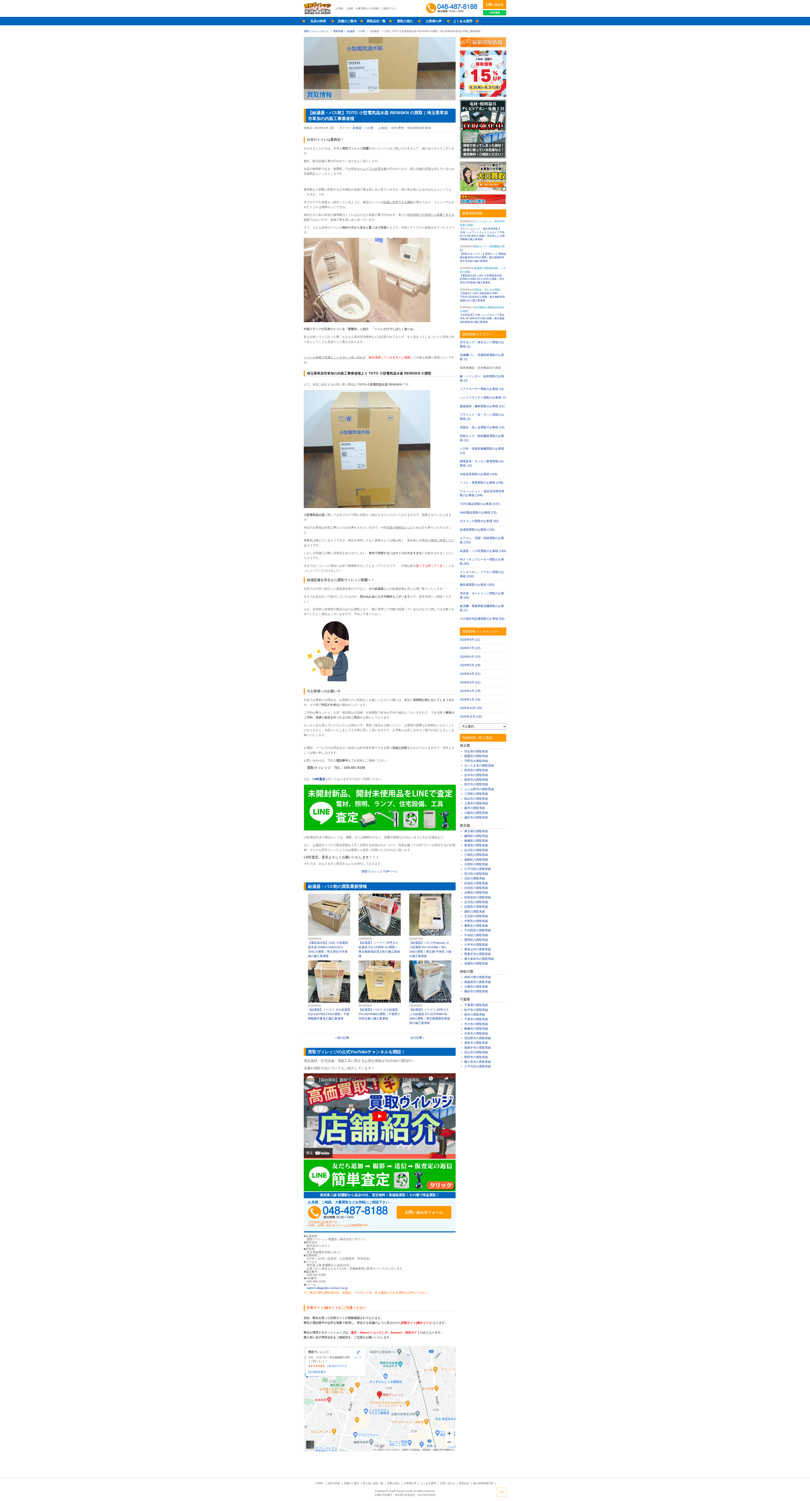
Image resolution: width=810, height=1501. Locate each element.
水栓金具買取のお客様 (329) (478, 474)
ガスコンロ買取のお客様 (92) (479, 521)
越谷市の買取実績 (476, 817)
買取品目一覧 (376, 21)
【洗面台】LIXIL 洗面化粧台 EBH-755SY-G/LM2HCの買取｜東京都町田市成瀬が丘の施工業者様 (482, 297)
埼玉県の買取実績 (476, 751)
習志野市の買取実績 (477, 1038)
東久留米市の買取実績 (479, 958)
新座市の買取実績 (476, 779)
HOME (319, 1483)
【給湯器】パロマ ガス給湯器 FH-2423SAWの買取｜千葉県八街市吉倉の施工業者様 (380, 990)
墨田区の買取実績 (476, 939)
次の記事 (416, 1037)
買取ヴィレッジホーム (316, 31)
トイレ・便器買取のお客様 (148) (481, 482)
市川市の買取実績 (476, 1024)
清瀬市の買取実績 (476, 963)
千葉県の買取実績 (476, 1005)
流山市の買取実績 (476, 1052)
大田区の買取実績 (476, 864)
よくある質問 (462, 21)
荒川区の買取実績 (476, 873)
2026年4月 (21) (470, 673)
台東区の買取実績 (476, 892)
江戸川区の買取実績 (477, 869)
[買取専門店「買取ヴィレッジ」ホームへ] (317, 13)
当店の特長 (318, 21)
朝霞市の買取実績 (476, 756)
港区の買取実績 (474, 911)
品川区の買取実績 (476, 850)
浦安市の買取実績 (476, 1042)
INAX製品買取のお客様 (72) (478, 512)
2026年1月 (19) (470, 699)
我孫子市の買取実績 (477, 1047)
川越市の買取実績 (476, 812)
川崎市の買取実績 (476, 986)
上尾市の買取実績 (476, 803)
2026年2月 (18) (470, 690)
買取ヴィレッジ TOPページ (380, 871)
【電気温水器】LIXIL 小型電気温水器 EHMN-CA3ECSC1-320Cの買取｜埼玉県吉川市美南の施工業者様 (329, 926)
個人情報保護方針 (483, 1483)
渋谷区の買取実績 (476, 888)
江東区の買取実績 (476, 854)
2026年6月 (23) (470, 656)
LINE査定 (494, 12)
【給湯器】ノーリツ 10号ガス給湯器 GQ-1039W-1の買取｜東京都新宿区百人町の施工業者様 (380, 926)
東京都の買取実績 (476, 831)
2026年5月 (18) (470, 665)
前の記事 (343, 1037)
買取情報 (338, 31)
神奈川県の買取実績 (477, 977)
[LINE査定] (380, 829)
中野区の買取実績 (476, 921)
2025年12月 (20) (471, 708)
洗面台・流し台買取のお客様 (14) (482, 427)
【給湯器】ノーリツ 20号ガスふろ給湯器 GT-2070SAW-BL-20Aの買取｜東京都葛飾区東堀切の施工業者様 (430, 993)
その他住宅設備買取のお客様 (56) (482, 618)
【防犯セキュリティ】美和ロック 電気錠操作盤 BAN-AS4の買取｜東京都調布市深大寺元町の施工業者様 (483, 257)
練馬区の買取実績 (476, 836)
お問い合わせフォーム (424, 1212)
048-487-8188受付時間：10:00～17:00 (452, 8)
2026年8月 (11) (470, 639)
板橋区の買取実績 (476, 840)
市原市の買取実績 (476, 1033)
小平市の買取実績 (476, 944)
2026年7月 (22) (470, 648)
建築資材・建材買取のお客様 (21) (482, 406)
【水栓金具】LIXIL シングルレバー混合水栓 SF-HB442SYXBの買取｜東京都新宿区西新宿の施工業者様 (482, 318)
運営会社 (464, 1483)
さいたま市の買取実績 (479, 765)
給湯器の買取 (481, 268)
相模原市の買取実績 (477, 982)
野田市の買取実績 (476, 1057)
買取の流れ (405, 21)
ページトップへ (501, 1492)
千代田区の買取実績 (477, 930)
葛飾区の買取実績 (476, 859)
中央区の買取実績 (476, 935)
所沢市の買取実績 (476, 784)
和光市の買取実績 (476, 770)
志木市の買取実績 (476, 775)
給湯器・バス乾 (356, 31)
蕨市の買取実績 (474, 808)
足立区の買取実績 (476, 902)
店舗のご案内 (347, 21)
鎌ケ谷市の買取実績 (477, 1061)
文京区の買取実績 (476, 916)
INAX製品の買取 (483, 307)
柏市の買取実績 (474, 1014)
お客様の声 (434, 21)
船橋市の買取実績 (476, 1028)
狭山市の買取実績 (476, 798)
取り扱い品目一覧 (373, 1483)
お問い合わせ (495, 4)
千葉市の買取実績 (476, 1019)
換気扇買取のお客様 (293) (477, 584)
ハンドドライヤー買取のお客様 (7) (483, 397)
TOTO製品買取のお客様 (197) (480, 504)
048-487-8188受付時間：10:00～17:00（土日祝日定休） (348, 1212)
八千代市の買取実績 (477, 1066)
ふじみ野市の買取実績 (479, 789)
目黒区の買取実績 (476, 906)
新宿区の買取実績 (476, 845)
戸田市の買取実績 (476, 761)
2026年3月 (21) (470, 682)
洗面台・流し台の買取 (487, 289)
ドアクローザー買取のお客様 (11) (482, 389)
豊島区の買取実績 (476, 925)
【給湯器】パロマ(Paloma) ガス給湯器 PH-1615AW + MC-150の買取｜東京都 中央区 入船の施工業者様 (430, 926)
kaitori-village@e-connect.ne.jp (327, 1288)
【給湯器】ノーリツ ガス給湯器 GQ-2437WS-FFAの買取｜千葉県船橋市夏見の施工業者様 (329, 990)
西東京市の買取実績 (477, 954)
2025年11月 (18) (471, 716)
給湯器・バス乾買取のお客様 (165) (483, 551)
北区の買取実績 (474, 878)
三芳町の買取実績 (476, 793)
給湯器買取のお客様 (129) (477, 529)
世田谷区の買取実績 (477, 897)
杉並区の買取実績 (476, 883)
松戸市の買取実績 (476, 1009)
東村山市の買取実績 (477, 949)
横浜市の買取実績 (476, 991)
